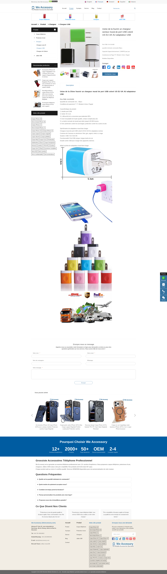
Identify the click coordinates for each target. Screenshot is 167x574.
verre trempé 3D (93, 563)
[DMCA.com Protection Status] (53, 2)
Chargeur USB (41, 48)
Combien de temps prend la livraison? (51, 489)
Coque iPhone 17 (36, 124)
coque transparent (50, 142)
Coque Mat (35, 139)
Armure (34, 145)
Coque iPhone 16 (36, 130)
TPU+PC (46, 145)
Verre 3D (34, 151)
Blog (93, 8)
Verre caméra (42, 151)
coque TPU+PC (93, 557)
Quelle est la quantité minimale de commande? (54, 479)
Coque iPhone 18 (36, 119)
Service (86, 8)
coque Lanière (101, 555)
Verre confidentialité (37, 154)
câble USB (39, 55)
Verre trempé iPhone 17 (38, 127)
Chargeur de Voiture (42, 51)
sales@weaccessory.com (42, 540)
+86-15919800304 (47, 537)
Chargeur (38, 41)
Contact (99, 8)
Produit (71, 8)
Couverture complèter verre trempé (98, 560)
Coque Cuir (43, 139)
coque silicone (36, 136)
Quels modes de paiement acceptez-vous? (53, 484)
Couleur (52, 145)
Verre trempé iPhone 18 (38, 121)
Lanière (40, 145)
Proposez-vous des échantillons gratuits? (53, 500)
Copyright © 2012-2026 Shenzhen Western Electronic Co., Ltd (46, 572)
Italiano (133, 2)
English (89, 2)
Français (100, 2)
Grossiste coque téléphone (68, 572)
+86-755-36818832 (39, 533)
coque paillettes (45, 136)
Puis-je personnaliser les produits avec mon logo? (55, 495)
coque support (36, 133)
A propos (78, 8)
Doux (41, 142)
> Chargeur (51, 24)
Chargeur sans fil (41, 45)
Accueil (64, 8)
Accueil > (35, 24)
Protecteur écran (40, 38)
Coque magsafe (45, 133)
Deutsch (111, 2)
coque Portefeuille (94, 549)
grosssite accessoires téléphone (98, 572)
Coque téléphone (41, 34)
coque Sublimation (104, 549)
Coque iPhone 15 (48, 130)
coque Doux (92, 552)
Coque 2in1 (35, 148)
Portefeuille (51, 139)
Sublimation (35, 142)
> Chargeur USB (64, 24)
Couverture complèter (50, 148)
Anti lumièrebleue (49, 154)
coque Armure (93, 555)
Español (122, 2)
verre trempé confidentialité (96, 566)
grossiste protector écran (81, 572)
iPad (41, 148)
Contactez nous (110, 74)
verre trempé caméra (104, 563)
